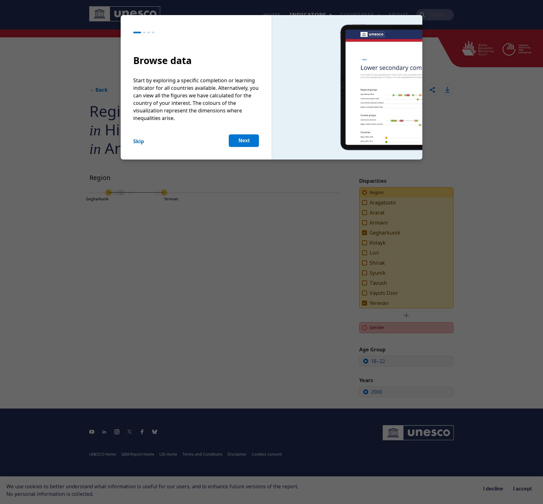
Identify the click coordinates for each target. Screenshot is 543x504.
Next (244, 140)
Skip (138, 141)
